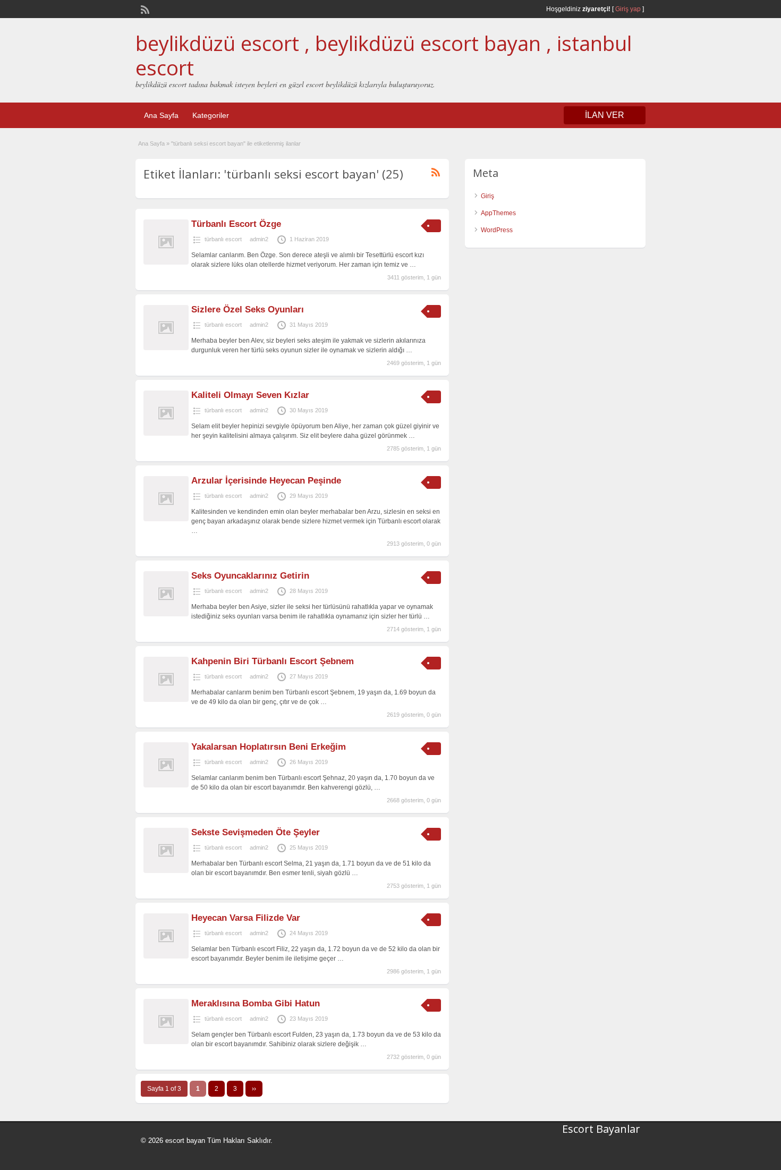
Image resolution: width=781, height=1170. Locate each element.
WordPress (497, 230)
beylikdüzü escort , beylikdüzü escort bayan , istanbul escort (383, 55)
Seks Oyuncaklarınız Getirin (250, 576)
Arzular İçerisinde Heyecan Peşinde (266, 481)
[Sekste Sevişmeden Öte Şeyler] (166, 871)
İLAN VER (604, 115)
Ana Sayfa (161, 115)
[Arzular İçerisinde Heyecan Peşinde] (166, 519)
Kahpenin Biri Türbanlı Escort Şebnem (272, 661)
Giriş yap (628, 9)
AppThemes (498, 213)
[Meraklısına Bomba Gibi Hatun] (166, 1042)
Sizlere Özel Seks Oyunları (247, 309)
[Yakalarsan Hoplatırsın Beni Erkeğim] (166, 785)
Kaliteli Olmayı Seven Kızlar (250, 395)
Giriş (487, 196)
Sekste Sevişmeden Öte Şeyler (255, 832)
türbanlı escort (223, 239)
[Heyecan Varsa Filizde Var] (166, 956)
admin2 (259, 239)
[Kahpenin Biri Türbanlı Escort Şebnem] (166, 699)
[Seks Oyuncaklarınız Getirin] (166, 614)
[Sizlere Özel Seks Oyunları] (166, 348)
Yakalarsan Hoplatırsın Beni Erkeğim (268, 747)
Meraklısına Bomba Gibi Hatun (255, 1003)
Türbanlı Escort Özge (236, 224)
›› (254, 1088)
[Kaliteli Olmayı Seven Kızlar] (166, 433)
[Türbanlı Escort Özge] (166, 262)
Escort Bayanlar (601, 1129)
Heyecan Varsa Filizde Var (245, 918)
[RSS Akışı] (144, 8)
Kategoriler (210, 115)
